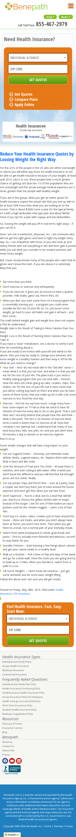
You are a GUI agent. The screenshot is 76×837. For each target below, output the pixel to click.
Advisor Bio (8, 750)
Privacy (6, 754)
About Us (7, 742)
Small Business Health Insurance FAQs (23, 692)
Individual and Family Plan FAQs (19, 684)
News (64, 17)
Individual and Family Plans (16, 661)
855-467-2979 (51, 24)
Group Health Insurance (15, 666)
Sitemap (58, 826)
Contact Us (8, 746)
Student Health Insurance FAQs (19, 709)
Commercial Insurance (14, 674)
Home (48, 826)
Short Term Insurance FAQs (17, 705)
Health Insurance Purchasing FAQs (21, 688)
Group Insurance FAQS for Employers (22, 697)
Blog (4, 732)
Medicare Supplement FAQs (17, 714)
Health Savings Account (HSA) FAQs (21, 701)
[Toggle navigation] (71, 6)
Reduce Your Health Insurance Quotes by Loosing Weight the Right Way (37, 156)
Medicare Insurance (13, 670)
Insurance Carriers (12, 728)
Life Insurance (21, 593)
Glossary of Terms (12, 723)
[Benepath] (30, 8)
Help (49, 17)
